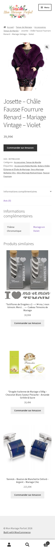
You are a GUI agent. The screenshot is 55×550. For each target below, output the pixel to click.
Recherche (27, 545)
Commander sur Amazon (20, 147)
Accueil (10, 27)
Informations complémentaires (20, 191)
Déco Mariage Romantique (29, 172)
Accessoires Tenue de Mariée (27, 162)
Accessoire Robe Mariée (26, 165)
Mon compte (9, 545)
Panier (42, 542)
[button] (46, 47)
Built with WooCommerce (17, 532)
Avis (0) (7, 200)
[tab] (28, 191)
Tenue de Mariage (24, 27)
